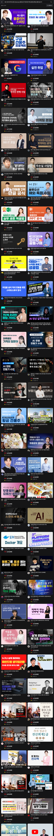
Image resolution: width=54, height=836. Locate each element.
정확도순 (50, 5)
